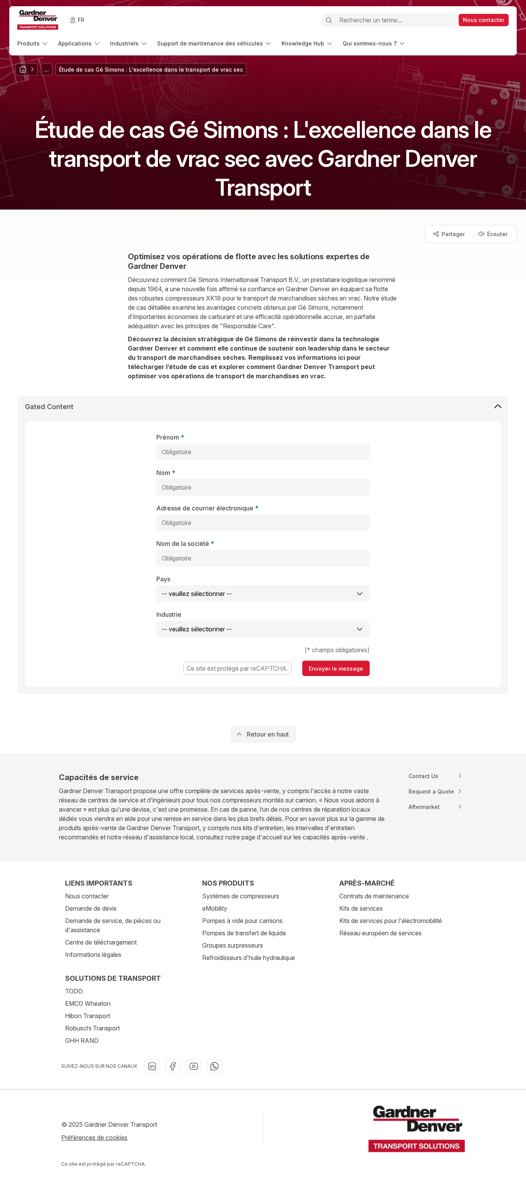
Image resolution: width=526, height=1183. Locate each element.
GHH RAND (82, 1040)
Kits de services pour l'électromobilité (390, 921)
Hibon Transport (87, 1016)
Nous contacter (87, 896)
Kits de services (361, 908)
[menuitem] (33, 43)
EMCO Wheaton (88, 1003)
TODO (74, 991)
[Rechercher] (329, 20)
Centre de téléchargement (101, 942)
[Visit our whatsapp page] (214, 1066)
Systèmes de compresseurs (240, 896)
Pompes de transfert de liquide (244, 933)
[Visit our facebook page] (173, 1066)
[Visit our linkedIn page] (152, 1066)
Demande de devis (91, 908)
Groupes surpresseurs (232, 945)
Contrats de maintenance (374, 896)
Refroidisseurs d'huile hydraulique (248, 958)
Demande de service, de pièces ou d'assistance (113, 925)
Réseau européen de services (380, 933)
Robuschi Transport (92, 1028)
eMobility (214, 908)
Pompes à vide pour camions (242, 921)
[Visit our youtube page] (193, 1066)
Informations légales (93, 954)
